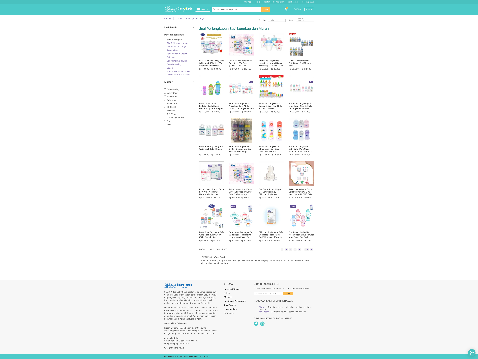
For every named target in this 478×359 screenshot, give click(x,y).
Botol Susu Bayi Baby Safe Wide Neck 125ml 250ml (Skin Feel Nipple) (211, 234)
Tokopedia (264, 312)
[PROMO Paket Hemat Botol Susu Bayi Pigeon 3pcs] (301, 44)
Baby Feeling (173, 89)
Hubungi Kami (308, 2)
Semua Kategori (174, 39)
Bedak (170, 68)
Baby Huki (172, 96)
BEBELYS (171, 107)
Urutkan (292, 20)
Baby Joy (171, 100)
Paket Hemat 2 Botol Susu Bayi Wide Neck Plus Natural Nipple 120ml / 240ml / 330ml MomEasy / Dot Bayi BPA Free (211, 194)
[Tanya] (472, 353)
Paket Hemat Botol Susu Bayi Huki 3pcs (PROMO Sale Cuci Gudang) (240, 192)
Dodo (169, 121)
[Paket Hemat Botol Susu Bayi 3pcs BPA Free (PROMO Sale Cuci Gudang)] (241, 44)
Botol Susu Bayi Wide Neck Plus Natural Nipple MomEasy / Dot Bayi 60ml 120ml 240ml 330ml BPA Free (271, 65)
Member (228, 297)
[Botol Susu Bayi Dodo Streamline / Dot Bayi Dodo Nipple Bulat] (271, 130)
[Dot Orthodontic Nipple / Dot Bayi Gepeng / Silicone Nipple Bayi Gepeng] (271, 173)
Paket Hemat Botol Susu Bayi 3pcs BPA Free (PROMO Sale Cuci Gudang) (240, 64)
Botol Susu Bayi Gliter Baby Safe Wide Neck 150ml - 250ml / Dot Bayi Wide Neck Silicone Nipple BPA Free (301, 151)
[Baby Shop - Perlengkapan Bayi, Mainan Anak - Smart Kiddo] (178, 9)
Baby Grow (172, 93)
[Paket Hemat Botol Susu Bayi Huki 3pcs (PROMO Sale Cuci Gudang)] (241, 173)
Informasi (247, 2)
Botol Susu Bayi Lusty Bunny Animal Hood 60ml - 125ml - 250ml (271, 106)
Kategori (204, 9)
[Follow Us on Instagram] (262, 324)
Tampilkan (263, 20)
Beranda (168, 18)
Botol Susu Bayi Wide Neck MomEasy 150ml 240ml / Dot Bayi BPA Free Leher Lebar (241, 107)
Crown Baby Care (175, 118)
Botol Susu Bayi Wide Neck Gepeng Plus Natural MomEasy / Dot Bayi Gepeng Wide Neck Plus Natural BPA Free (301, 237)
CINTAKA (171, 114)
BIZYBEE (171, 110)
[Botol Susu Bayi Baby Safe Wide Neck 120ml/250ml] (211, 130)
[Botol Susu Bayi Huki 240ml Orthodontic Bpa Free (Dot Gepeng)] (241, 130)
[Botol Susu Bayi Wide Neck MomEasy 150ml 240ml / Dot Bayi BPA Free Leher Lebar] (241, 87)
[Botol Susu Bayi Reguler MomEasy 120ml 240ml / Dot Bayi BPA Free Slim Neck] (301, 87)
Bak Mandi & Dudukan (177, 61)
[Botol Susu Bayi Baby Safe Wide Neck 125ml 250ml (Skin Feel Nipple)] (211, 216)
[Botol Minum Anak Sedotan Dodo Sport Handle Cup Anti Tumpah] (211, 87)
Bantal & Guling (174, 64)
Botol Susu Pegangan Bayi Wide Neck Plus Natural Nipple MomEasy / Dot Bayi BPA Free (241, 236)
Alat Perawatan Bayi (176, 46)
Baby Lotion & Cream (177, 54)
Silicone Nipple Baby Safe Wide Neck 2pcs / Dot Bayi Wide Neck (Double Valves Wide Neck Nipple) (271, 236)
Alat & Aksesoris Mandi (177, 43)
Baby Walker (173, 57)
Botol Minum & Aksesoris (178, 75)
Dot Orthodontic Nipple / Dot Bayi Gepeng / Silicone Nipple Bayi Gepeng (270, 193)
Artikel (257, 2)
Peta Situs (229, 313)
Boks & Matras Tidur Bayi (178, 71)
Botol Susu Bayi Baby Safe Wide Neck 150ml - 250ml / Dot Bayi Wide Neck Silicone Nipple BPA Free (211, 64)
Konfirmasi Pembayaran (274, 2)
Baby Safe (172, 103)
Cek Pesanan (293, 2)
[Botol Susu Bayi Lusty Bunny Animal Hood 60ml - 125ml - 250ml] (271, 87)
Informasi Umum (231, 289)
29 (306, 249)
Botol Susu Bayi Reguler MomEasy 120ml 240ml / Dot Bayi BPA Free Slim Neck (300, 107)
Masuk (309, 9)
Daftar (297, 9)
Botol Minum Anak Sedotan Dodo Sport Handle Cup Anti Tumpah (211, 106)
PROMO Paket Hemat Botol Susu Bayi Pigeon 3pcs (300, 63)
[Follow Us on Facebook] (256, 324)
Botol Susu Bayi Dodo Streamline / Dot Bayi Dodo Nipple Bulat (269, 149)
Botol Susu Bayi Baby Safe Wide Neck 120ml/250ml (211, 147)
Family (170, 125)
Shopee (262, 307)
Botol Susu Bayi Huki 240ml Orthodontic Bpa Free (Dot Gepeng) (240, 149)
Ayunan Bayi (172, 50)
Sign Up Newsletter (266, 284)
